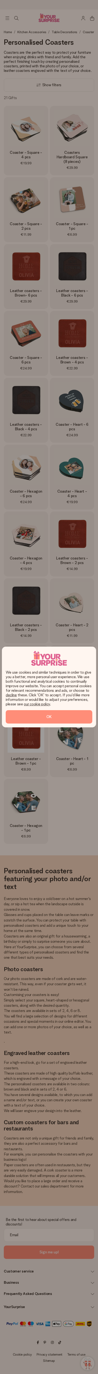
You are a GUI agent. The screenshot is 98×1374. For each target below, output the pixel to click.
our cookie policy (37, 704)
